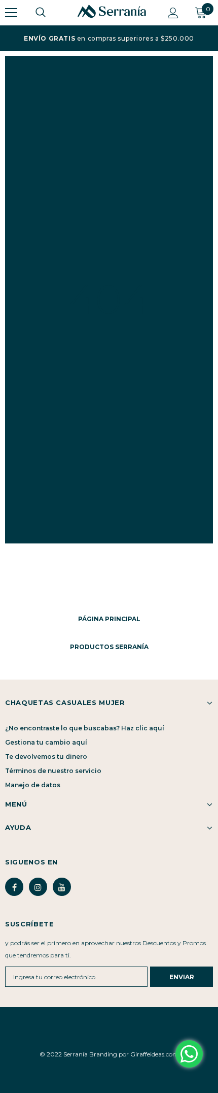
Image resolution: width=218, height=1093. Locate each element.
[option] (109, 38)
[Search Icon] (50, 13)
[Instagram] (38, 887)
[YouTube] (62, 887)
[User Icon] (173, 13)
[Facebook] (14, 887)
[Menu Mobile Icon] (11, 13)
